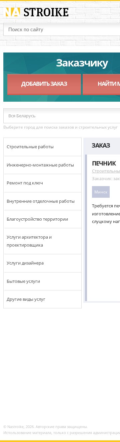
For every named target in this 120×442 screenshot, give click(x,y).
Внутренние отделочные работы (41, 201)
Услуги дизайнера (25, 263)
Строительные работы (30, 147)
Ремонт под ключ (25, 183)
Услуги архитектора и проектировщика (29, 241)
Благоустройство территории (37, 219)
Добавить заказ (44, 83)
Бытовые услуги (23, 281)
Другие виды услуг (26, 299)
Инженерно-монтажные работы (40, 165)
